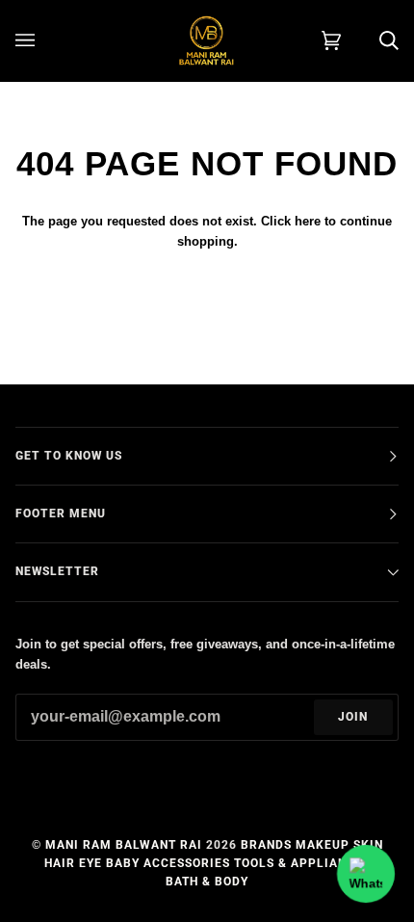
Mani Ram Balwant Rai (123, 845)
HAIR (59, 863)
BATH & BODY (207, 881)
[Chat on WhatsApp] (366, 874)
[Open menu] (44, 40)
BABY (123, 863)
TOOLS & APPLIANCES (302, 863)
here (308, 221)
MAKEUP (322, 845)
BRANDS (266, 845)
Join (353, 717)
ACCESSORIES (186, 863)
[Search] (370, 40)
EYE (90, 863)
